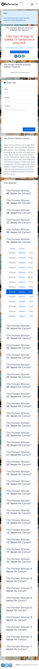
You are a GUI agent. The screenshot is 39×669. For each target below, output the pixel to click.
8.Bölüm (22, 282)
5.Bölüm (22, 297)
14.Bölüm (21, 253)
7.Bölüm (22, 287)
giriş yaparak (20, 18)
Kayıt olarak (7, 18)
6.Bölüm (22, 292)
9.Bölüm (22, 277)
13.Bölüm (21, 258)
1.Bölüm (22, 316)
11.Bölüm (21, 267)
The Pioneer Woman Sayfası (19, 52)
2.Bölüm (22, 311)
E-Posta (6, 98)
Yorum (7, 106)
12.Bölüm (21, 262)
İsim (6, 89)
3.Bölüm (22, 306)
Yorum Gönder (29, 129)
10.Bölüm (21, 272)
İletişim (18, 665)
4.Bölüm (22, 301)
